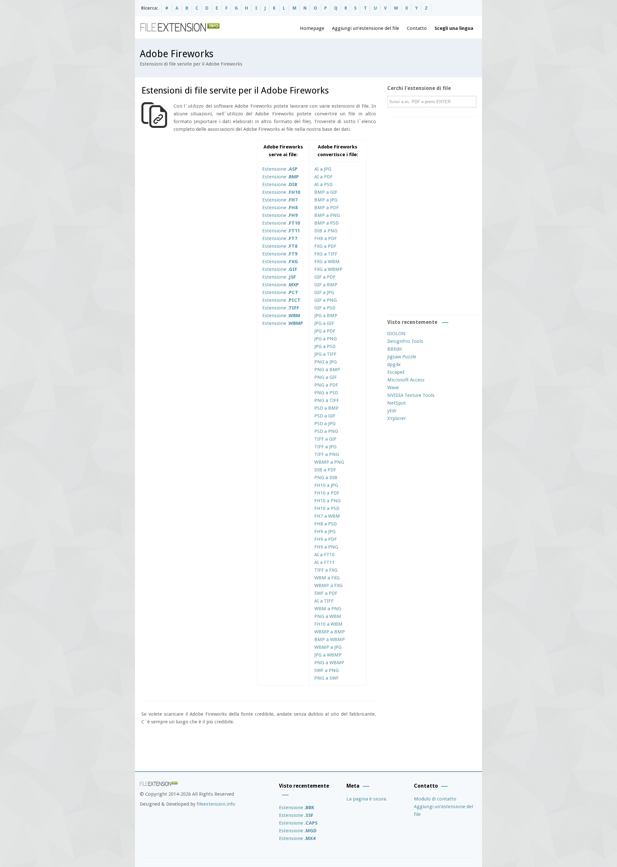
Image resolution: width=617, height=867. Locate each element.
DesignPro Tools (405, 341)
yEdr (392, 411)
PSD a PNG (326, 431)
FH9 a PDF (325, 539)
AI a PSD (323, 184)
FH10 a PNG (327, 501)
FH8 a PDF (325, 238)
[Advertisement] (195, 184)
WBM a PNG (327, 609)
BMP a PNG (327, 215)
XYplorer (396, 418)
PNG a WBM (327, 616)
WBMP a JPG (328, 647)
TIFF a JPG (325, 447)
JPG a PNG (325, 339)
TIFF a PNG (326, 454)
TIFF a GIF (325, 439)
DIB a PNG (325, 231)
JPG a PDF (324, 331)
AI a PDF (323, 177)
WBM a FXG (327, 578)
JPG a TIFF (325, 354)
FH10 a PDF (326, 493)
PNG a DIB (325, 477)
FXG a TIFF (325, 254)
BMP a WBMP (329, 639)
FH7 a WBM (327, 516)
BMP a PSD (326, 223)
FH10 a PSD (326, 508)
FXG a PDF (325, 246)
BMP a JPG (325, 200)
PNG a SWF (326, 678)
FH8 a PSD (325, 524)
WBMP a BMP (329, 632)
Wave (393, 387)
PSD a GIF (324, 416)
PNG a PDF (326, 385)
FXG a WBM (327, 261)
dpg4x (394, 364)
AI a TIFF (324, 601)
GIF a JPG (324, 292)
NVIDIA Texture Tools (410, 395)
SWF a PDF (325, 593)
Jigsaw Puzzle (401, 357)
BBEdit (394, 349)
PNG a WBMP (329, 663)
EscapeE (396, 372)
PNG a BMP (327, 369)
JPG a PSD (324, 346)
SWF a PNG (326, 670)
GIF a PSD (324, 308)
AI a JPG (322, 169)
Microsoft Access (406, 380)
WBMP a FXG (328, 585)
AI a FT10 (324, 555)
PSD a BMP (326, 408)
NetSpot (396, 403)
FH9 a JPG (324, 531)
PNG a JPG (325, 362)
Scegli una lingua (453, 28)
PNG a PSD (326, 393)
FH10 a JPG (326, 485)
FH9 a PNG (326, 547)
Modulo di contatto (435, 799)
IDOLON (396, 333)
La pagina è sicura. (366, 799)
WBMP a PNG (329, 462)
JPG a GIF (324, 323)
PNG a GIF (325, 377)
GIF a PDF (324, 277)
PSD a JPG (324, 423)
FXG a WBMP (328, 269)
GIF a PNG (325, 300)
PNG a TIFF (326, 400)
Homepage (312, 28)
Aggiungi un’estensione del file (365, 28)
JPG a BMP (325, 315)
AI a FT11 (324, 562)
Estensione (280, 169)
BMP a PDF (326, 207)
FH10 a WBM (328, 624)
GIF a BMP (325, 285)
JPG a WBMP (328, 655)
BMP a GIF (325, 192)
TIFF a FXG (325, 570)
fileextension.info (216, 804)
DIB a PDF (325, 470)
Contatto (417, 28)
